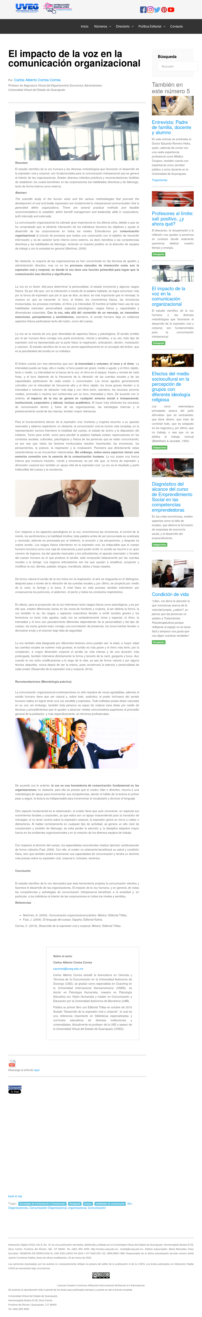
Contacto (176, 26)
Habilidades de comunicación (110, 1203)
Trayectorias (159, 180)
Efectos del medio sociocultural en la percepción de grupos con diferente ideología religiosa (171, 386)
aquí (37, 1070)
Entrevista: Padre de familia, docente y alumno (171, 127)
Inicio (84, 26)
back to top (15, 1196)
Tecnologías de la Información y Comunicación (42, 1203)
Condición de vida (170, 593)
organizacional (77, 1208)
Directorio (123, 26)
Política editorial (149, 26)
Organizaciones (18, 1208)
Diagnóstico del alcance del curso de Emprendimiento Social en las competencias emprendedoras (172, 496)
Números (100, 26)
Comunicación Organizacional (48, 1208)
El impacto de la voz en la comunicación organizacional (168, 296)
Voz (129, 1203)
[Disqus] (77, 1144)
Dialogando (74, 1203)
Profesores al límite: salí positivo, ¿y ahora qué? (173, 218)
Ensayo (88, 1203)
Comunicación (97, 1208)
